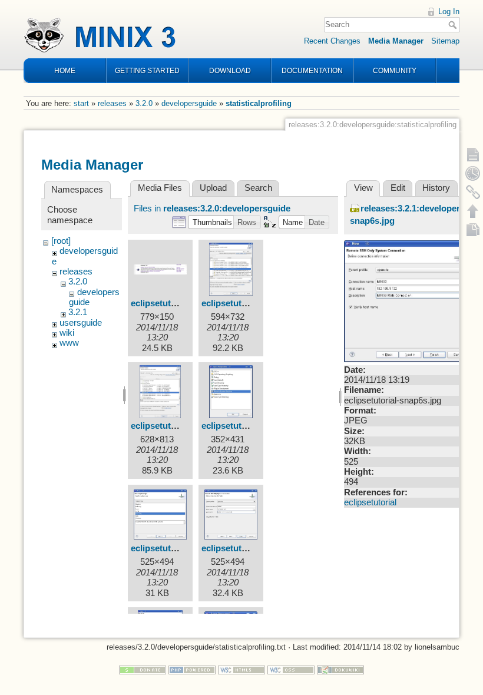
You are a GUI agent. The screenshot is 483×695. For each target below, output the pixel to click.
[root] (61, 241)
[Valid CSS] (291, 669)
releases (112, 103)
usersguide (80, 322)
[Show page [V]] (473, 154)
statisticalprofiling (259, 103)
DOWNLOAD (230, 71)
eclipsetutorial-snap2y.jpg (254, 303)
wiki (66, 332)
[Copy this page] (473, 229)
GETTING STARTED (147, 71)
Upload (213, 188)
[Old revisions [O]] (473, 173)
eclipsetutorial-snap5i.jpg (182, 548)
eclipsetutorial (370, 502)
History (436, 188)
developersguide (189, 103)
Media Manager (396, 41)
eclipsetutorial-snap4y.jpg (254, 426)
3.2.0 (144, 103)
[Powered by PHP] (192, 669)
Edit (398, 188)
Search (453, 25)
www (69, 343)
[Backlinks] (473, 192)
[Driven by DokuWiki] (340, 669)
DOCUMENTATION (312, 71)
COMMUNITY (394, 71)
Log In (448, 11)
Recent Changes (332, 41)
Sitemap (445, 41)
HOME (64, 71)
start (81, 103)
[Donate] (142, 669)
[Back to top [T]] (473, 210)
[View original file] (409, 300)
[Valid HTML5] (241, 669)
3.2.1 (77, 312)
